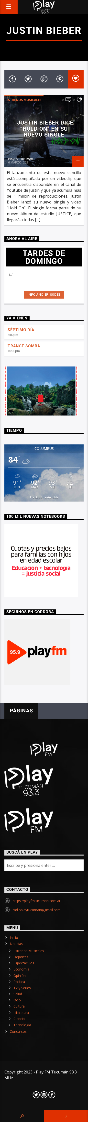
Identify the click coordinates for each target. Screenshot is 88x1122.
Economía (21, 969)
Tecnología (22, 1024)
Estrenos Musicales (24, 100)
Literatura (21, 1012)
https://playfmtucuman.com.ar (36, 900)
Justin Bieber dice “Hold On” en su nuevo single (45, 128)
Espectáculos (23, 963)
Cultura (19, 1006)
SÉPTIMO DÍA (21, 330)
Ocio (17, 1000)
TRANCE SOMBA (24, 346)
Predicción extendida (44, 497)
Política (19, 981)
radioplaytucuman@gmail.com (37, 910)
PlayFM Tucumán (20, 159)
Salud (17, 994)
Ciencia (19, 1018)
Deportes (20, 957)
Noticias (16, 943)
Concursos (18, 1031)
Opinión (19, 975)
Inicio (14, 937)
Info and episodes (44, 294)
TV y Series (22, 987)
